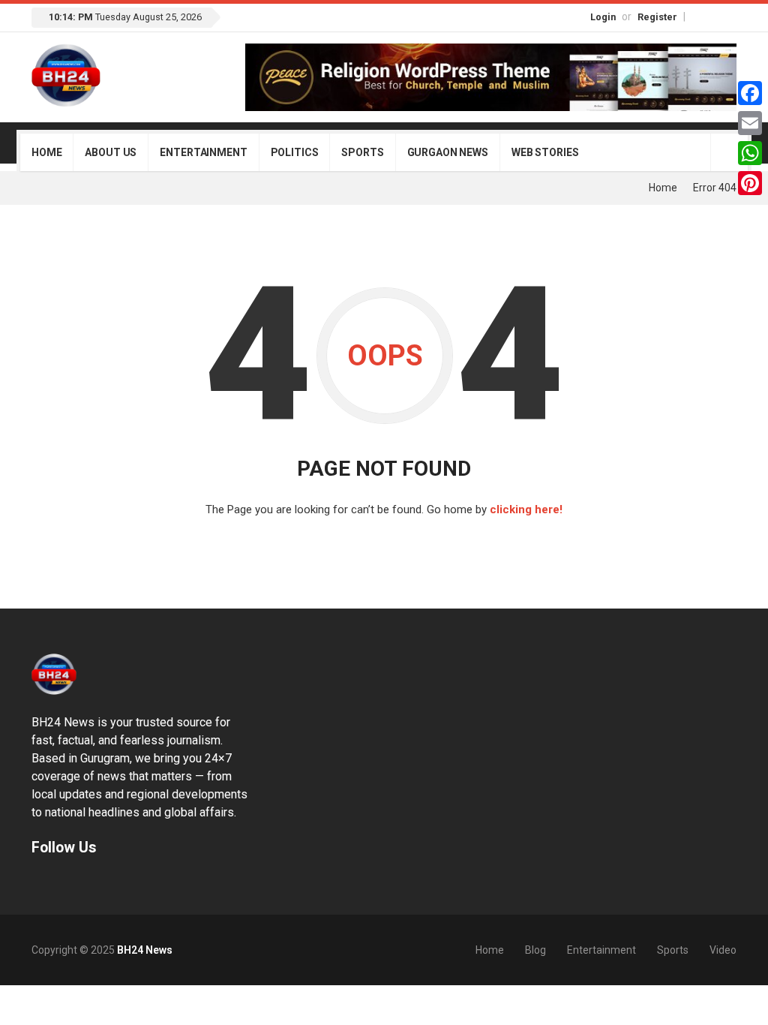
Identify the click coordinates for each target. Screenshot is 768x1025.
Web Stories (545, 152)
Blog (535, 950)
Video (723, 950)
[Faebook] (38, 883)
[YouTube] (729, 16)
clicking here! (526, 509)
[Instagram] (714, 16)
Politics (295, 152)
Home (47, 152)
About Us (110, 152)
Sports (362, 152)
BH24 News (144, 950)
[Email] (750, 123)
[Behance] (57, 883)
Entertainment (203, 152)
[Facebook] (698, 16)
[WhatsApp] (750, 153)
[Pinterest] (750, 183)
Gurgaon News (447, 152)
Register (657, 17)
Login (603, 17)
